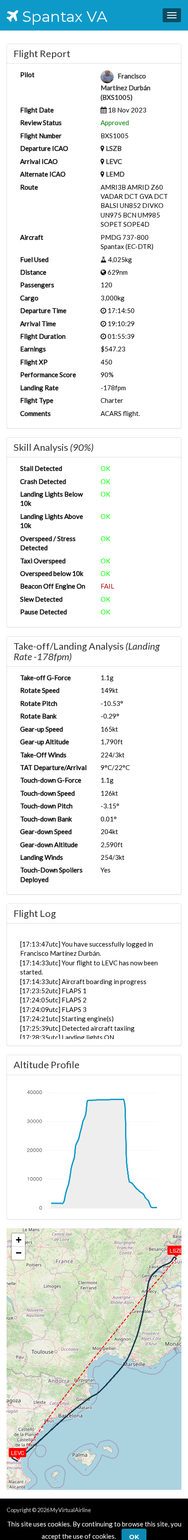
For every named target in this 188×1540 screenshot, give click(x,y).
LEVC (114, 161)
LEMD (115, 174)
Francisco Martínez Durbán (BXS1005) (125, 86)
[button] (170, 1248)
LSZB (114, 148)
